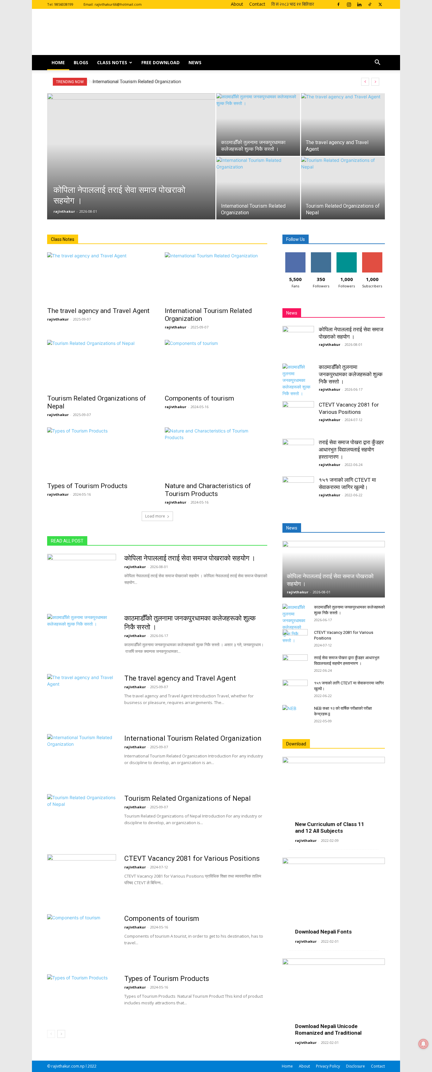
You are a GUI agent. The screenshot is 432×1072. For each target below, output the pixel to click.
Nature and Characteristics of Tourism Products (208, 490)
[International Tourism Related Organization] (258, 188)
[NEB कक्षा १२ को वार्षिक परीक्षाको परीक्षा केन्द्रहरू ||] (295, 714)
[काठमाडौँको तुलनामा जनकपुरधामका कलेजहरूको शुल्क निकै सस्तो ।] (258, 124)
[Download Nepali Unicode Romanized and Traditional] (333, 996)
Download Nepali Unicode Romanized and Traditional (328, 1029)
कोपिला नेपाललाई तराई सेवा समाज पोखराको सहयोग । (190, 558)
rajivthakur (64, 211)
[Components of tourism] (216, 365)
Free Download (160, 62)
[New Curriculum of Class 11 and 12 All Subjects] (333, 794)
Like (295, 254)
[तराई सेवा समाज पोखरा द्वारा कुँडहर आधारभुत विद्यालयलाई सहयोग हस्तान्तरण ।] (298, 454)
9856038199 (63, 4)
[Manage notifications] (423, 1044)
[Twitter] (380, 4)
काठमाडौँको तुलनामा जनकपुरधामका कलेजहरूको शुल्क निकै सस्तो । (351, 374)
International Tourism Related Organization (136, 81)
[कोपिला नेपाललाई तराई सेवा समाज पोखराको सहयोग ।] (131, 166)
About (237, 4)
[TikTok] (369, 4)
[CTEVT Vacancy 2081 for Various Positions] (81, 878)
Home (58, 62)
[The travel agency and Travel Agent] (343, 124)
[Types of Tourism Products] (98, 452)
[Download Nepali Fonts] (333, 895)
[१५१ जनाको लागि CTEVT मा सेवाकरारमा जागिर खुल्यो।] (298, 492)
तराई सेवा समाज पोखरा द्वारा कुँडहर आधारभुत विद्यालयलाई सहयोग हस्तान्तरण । (351, 449)
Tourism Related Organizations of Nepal (187, 798)
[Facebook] (338, 4)
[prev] (365, 82)
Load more (155, 516)
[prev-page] (51, 1034)
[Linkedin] (359, 4)
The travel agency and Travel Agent (98, 311)
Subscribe (372, 254)
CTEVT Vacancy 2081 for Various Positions (192, 858)
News (194, 62)
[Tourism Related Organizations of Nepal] (343, 188)
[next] (375, 82)
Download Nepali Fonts (323, 931)
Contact (257, 4)
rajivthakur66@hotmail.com (118, 4)
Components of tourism (199, 398)
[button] (377, 63)
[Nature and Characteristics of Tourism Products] (216, 452)
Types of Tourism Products (87, 486)
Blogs (81, 62)
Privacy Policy (328, 1066)
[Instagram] (349, 4)
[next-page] (61, 1034)
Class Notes (112, 62)
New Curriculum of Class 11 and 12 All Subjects (329, 827)
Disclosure (355, 1066)
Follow (320, 254)
